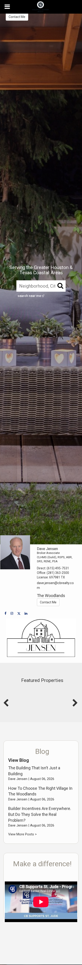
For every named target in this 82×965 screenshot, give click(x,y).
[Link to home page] (41, 7)
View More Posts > (22, 834)
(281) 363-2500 (58, 573)
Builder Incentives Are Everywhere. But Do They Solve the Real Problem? (39, 814)
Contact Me (17, 17)
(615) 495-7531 (58, 568)
